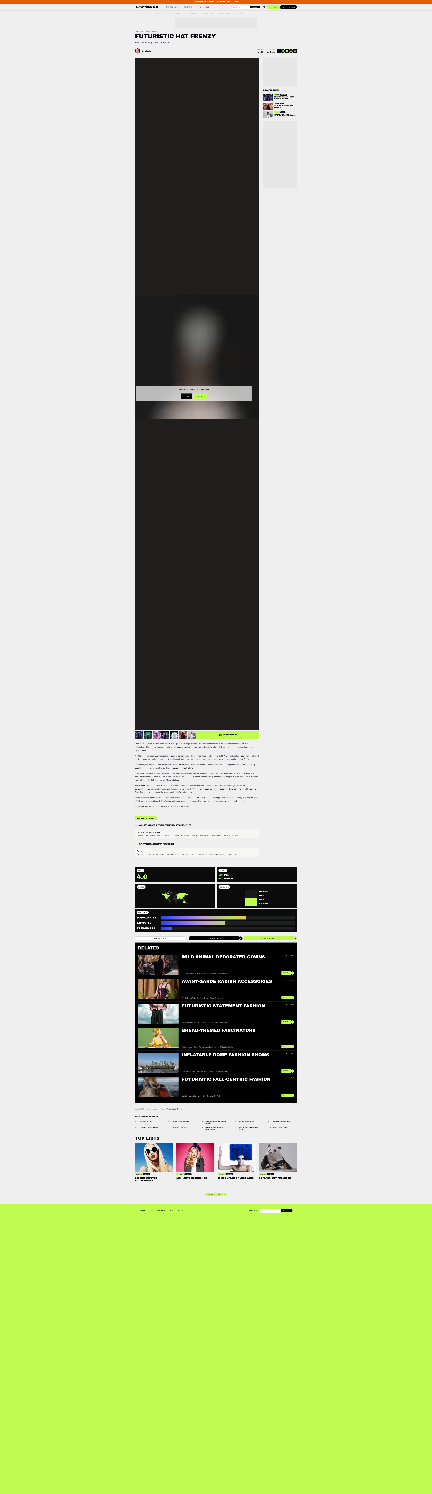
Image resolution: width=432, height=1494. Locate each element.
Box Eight (244, 759)
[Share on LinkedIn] (283, 51)
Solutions (188, 7)
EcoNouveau (162, 806)
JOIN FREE (200, 396)
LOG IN (186, 396)
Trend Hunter (139, 32)
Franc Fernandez (142, 792)
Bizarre (229, 13)
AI (151, 13)
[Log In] (264, 7)
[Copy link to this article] (279, 51)
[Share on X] (291, 51)
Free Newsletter (288, 7)
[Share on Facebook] (287, 51)
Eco (200, 13)
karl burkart (148, 51)
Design (178, 13)
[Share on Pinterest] (295, 51)
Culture (170, 13)
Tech (157, 13)
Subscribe (286, 1210)
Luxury (213, 13)
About (207, 7)
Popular (145, 13)
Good (206, 13)
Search (255, 7)
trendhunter (271, 52)
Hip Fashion (154, 32)
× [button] (294, 2)
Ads (185, 13)
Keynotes (239, 13)
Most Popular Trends (174, 1109)
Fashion (221, 13)
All (138, 13)
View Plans (273, 7)
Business (193, 13)
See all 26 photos (146, 818)
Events (198, 7)
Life (163, 13)
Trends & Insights (173, 7)
